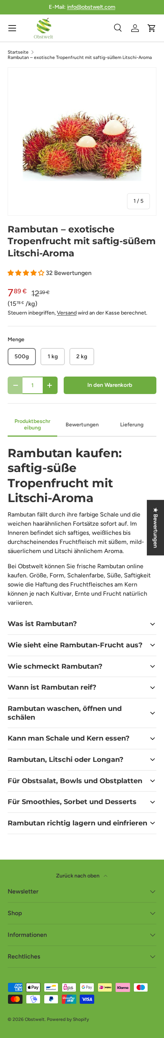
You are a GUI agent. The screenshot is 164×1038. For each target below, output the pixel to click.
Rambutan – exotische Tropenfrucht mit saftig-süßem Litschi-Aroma (80, 57)
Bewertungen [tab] (82, 424)
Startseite (18, 52)
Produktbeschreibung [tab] (32, 424)
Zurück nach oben (78, 876)
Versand (67, 313)
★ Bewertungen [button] (155, 527)
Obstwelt (35, 1019)
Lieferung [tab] (131, 424)
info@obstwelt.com (91, 6)
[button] (27, 273)
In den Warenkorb (109, 385)
